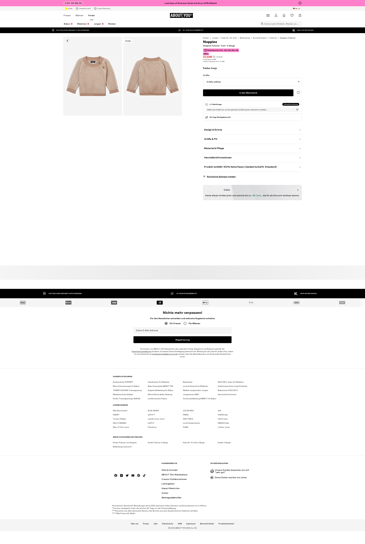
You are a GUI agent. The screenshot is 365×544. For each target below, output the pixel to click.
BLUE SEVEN (153, 411)
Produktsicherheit (226, 524)
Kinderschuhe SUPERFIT (123, 382)
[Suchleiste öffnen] (261, 23)
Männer (79, 15)
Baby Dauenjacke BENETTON (160, 386)
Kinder (91, 15)
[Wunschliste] (292, 15)
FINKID (185, 415)
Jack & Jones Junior (156, 419)
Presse (146, 524)
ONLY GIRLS (188, 419)
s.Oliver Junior (224, 427)
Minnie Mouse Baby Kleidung (160, 395)
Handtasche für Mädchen (159, 382)
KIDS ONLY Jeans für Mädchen (231, 382)
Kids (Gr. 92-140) (229, 38)
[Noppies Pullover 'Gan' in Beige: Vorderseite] (92, 76)
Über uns (134, 524)
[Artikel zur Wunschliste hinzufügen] (298, 92)
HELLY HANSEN (119, 423)
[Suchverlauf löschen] (299, 24)
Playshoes (152, 427)
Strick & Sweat (260, 38)
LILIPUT (151, 423)
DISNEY (116, 415)
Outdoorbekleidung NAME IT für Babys (199, 399)
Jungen (215, 38)
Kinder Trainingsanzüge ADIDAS (126, 399)
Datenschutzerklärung (141, 352)
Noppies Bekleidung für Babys (160, 390)
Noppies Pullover (288, 38)
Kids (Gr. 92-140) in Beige (194, 443)
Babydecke (187, 382)
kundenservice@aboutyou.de (165, 354)
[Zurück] (67, 41)
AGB (180, 524)
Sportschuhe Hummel (227, 395)
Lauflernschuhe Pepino (157, 399)
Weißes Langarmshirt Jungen (195, 390)
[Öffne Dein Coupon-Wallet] (268, 15)
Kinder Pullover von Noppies (125, 443)
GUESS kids (223, 415)
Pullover (273, 38)
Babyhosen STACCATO (228, 390)
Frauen (67, 15)
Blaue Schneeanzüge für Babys (126, 386)
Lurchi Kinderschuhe (191, 423)
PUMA (185, 427)
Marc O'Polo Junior (121, 427)
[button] (252, 82)
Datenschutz (167, 524)
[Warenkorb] (300, 15)
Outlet (70, 8)
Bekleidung (245, 38)
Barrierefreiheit (207, 524)
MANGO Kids (223, 423)
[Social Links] (115, 475)
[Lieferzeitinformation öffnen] (297, 109)
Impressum (191, 524)
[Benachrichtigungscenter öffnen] (284, 15)
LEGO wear (223, 419)
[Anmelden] (276, 15)
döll (219, 411)
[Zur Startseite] (128, 464)
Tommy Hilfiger (119, 419)
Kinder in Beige (224, 443)
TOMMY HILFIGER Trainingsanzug (127, 390)
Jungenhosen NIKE (191, 395)
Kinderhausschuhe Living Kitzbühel (232, 386)
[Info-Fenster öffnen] (300, 3)
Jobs (155, 524)
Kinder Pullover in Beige (158, 443)
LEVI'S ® (151, 415)
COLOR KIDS (188, 411)
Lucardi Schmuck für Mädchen (195, 386)
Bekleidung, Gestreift (122, 447)
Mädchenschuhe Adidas (123, 395)
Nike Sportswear (120, 411)
